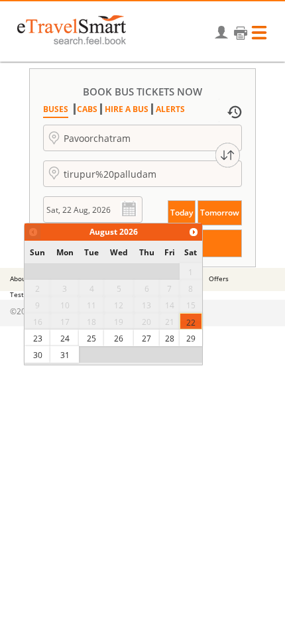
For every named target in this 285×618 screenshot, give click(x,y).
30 (37, 355)
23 (37, 338)
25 (91, 338)
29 (191, 338)
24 (65, 338)
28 (169, 338)
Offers (219, 278)
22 (191, 322)
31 (65, 355)
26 (118, 338)
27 (146, 338)
